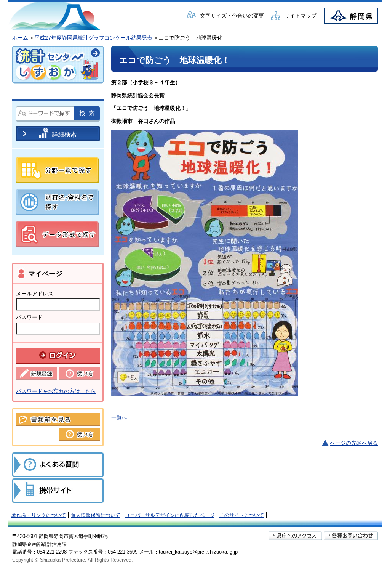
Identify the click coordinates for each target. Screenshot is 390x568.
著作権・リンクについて (38, 515)
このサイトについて (241, 515)
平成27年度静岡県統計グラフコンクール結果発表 (93, 38)
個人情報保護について (95, 515)
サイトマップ (300, 16)
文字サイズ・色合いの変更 (232, 16)
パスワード (29, 317)
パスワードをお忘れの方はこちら (56, 391)
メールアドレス (34, 293)
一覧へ (119, 417)
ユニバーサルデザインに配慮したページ (169, 515)
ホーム (20, 38)
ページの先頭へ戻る (354, 443)
